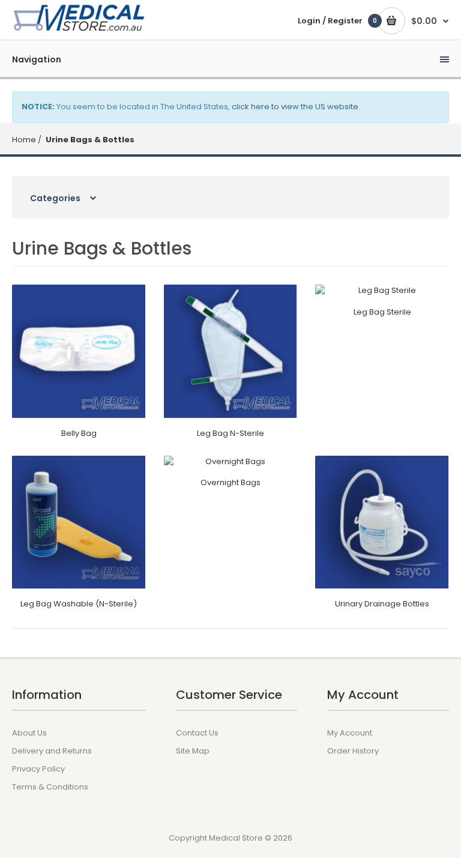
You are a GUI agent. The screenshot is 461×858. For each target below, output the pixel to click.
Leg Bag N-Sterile (230, 433)
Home (24, 139)
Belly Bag (79, 433)
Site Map (192, 751)
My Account (349, 733)
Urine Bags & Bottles (89, 139)
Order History (353, 751)
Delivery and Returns (52, 751)
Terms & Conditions (50, 787)
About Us (29, 733)
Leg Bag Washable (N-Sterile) (78, 603)
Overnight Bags (230, 482)
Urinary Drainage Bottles (382, 603)
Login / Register (330, 20)
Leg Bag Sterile (382, 312)
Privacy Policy (38, 769)
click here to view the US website (295, 106)
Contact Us (197, 733)
